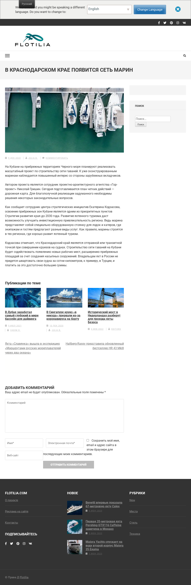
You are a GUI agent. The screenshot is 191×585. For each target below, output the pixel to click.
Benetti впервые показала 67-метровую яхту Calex (104, 504)
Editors (116, 329)
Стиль (133, 522)
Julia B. (33, 158)
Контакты (11, 522)
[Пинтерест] (171, 22)
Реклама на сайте (16, 511)
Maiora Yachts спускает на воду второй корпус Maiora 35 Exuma (104, 545)
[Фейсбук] (159, 22)
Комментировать (57, 158)
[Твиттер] (164, 22)
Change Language (149, 9)
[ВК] (184, 22)
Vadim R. (15, 330)
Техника (134, 534)
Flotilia (24, 577)
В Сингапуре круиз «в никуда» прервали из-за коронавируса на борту (63, 316)
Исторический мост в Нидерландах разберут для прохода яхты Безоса (104, 317)
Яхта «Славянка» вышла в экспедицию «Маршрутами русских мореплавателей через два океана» (33, 348)
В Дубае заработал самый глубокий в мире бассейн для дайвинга (22, 316)
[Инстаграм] (177, 22)
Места (133, 511)
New (132, 500)
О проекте (11, 500)
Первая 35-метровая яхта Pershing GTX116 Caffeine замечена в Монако (104, 525)
